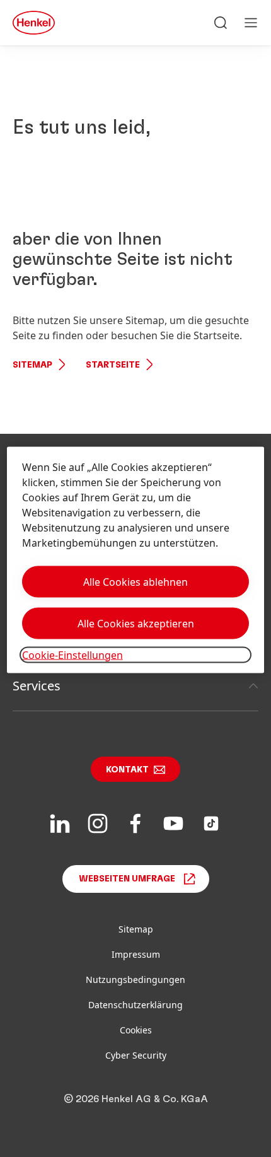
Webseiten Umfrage (127, 879)
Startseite (113, 365)
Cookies (136, 1030)
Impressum (136, 954)
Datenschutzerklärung (135, 1005)
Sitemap (32, 365)
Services (37, 685)
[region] (136, 559)
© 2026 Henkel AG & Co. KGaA (136, 1099)
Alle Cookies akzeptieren (136, 623)
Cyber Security (135, 1055)
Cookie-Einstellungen (72, 654)
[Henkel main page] (34, 22)
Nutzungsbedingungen (135, 979)
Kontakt (127, 769)
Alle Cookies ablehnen (135, 581)
